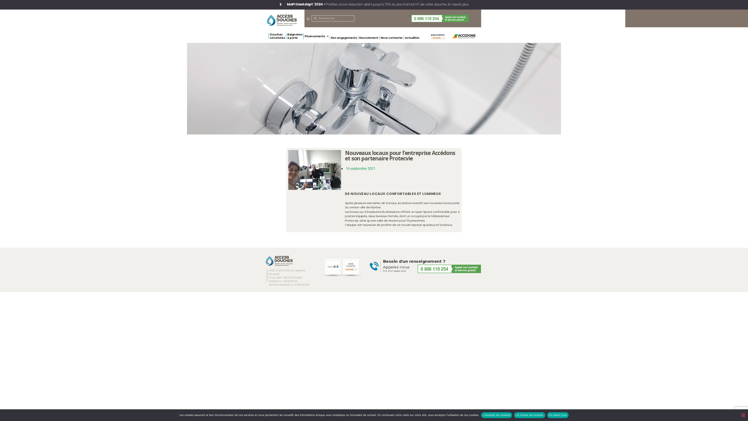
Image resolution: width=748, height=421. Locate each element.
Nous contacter (392, 38)
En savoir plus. (458, 4)
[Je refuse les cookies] (743, 415)
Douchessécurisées (277, 36)
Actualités (412, 38)
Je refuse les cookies (529, 415)
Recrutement (368, 38)
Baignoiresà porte (294, 36)
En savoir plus (558, 415)
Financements (315, 36)
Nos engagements (344, 38)
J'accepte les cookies (496, 415)
